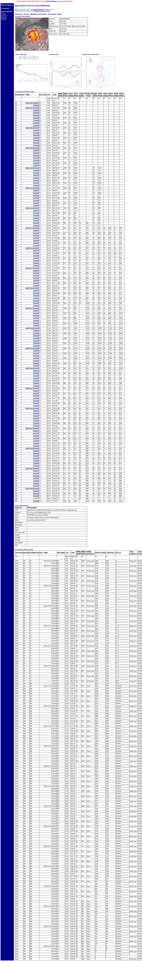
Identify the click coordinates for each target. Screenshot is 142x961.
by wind (3, 17)
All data (59, 14)
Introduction (5, 8)
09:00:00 (36, 115)
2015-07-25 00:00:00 (32, 468)
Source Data (52, 14)
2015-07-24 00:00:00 (32, 448)
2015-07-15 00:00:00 (32, 268)
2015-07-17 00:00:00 (32, 308)
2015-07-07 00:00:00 (32, 108)
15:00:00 (36, 120)
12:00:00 (36, 118)
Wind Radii (33, 14)
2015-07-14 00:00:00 (32, 248)
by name (3, 14)
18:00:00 (36, 123)
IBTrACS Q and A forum (42, 11)
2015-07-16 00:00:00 (32, 288)
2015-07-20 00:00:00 (32, 368)
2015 (17, 6)
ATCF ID (3, 19)
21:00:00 (36, 105)
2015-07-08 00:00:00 (32, 128)
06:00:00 (36, 113)
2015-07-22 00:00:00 (32, 408)
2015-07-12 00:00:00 (32, 208)
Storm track (19, 14)
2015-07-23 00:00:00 (32, 428)
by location (4, 18)
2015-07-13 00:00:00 (32, 228)
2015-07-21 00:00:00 (32, 388)
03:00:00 (36, 110)
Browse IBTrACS (6, 11)
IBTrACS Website (51, 1)
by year (3, 13)
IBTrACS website (38, 9)
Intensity (26, 14)
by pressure (4, 15)
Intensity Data (42, 14)
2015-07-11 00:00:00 (32, 188)
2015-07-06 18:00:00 (32, 103)
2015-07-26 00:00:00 (32, 488)
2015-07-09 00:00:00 (32, 148)
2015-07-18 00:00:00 (32, 328)
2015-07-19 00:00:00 (32, 348)
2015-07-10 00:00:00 (32, 168)
